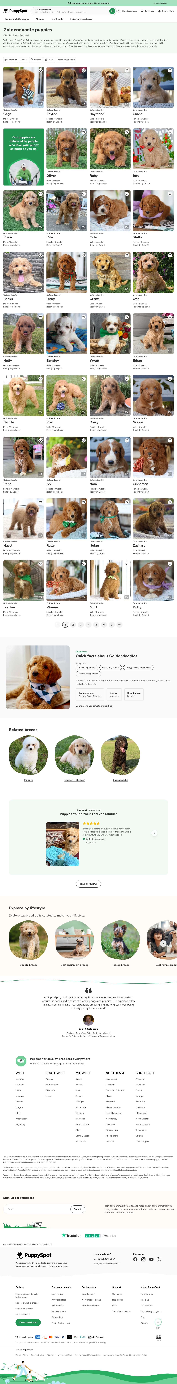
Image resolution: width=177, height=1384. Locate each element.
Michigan (80, 1101)
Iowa (78, 1090)
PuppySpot (7, 1244)
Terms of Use (21, 1355)
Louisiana (140, 1107)
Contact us (117, 1294)
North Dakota (82, 1124)
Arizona (49, 1079)
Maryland (110, 1101)
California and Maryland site (87, 1355)
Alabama (140, 1079)
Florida (139, 1090)
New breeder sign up (91, 1300)
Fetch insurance (59, 1311)
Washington (21, 1118)
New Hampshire (113, 1113)
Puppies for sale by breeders (26, 1244)
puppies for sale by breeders (70, 1063)
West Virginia (142, 1141)
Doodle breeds (28, 965)
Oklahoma (50, 1090)
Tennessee (141, 1130)
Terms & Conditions (121, 1311)
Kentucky (140, 1101)
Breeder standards (90, 1305)
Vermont (110, 1141)
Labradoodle (120, 780)
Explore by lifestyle (24, 1308)
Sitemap (50, 1355)
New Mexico (52, 1084)
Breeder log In (88, 1294)
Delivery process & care (81, 19)
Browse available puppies (17, 19)
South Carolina (143, 1124)
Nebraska (80, 1118)
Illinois (79, 1079)
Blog (143, 1317)
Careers (144, 1323)
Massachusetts (113, 1107)
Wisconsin (81, 1141)
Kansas (79, 1096)
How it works (57, 19)
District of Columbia (115, 1090)
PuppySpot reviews (61, 1323)
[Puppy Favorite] (40, 70)
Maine (109, 1096)
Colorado (19, 1084)
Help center (117, 1300)
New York (110, 1124)
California (19, 1079)
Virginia (139, 1135)
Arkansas (140, 1084)
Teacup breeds (120, 965)
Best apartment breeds (74, 965)
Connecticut (111, 1079)
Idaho (18, 1090)
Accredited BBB (65, 1355)
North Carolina (142, 1118)
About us (40, 19)
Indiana (79, 1084)
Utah (17, 1113)
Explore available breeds (26, 1303)
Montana (19, 1096)
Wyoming (20, 1124)
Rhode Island (112, 1135)
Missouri (80, 1113)
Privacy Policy (37, 1355)
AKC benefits (58, 1305)
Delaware (110, 1084)
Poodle (28, 780)
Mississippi (141, 1113)
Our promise (146, 1305)
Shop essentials (22, 1314)
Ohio (78, 1130)
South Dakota (82, 1135)
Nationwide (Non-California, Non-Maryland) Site (125, 1355)
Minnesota (81, 1107)
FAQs (114, 1305)
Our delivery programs (151, 1311)
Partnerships (57, 1317)
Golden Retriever (74, 780)
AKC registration (59, 1300)
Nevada (19, 1101)
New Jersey (111, 1118)
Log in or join (57, 1294)
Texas (48, 1096)
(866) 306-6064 (106, 1258)
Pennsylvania (112, 1130)
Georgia (139, 1096)
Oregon (19, 1107)
